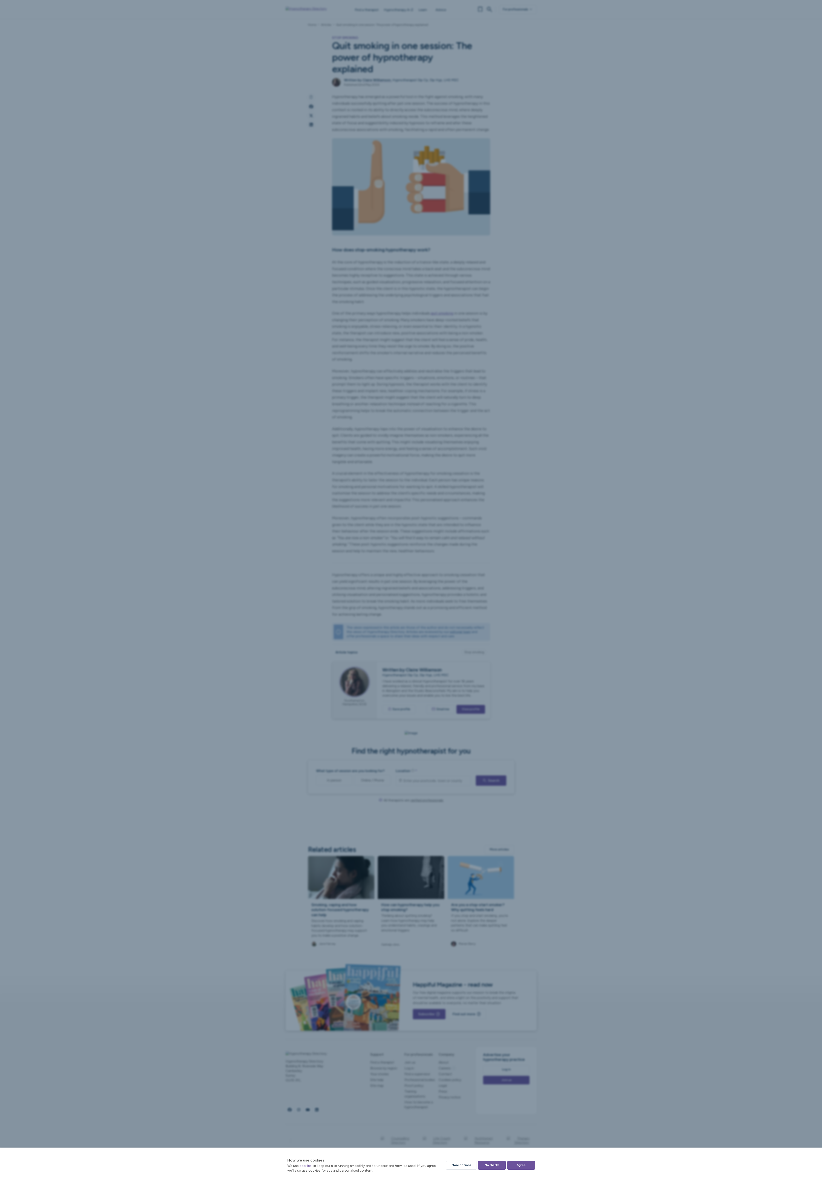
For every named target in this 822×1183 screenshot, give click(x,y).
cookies (306, 1166)
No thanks (492, 1165)
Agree (521, 1165)
